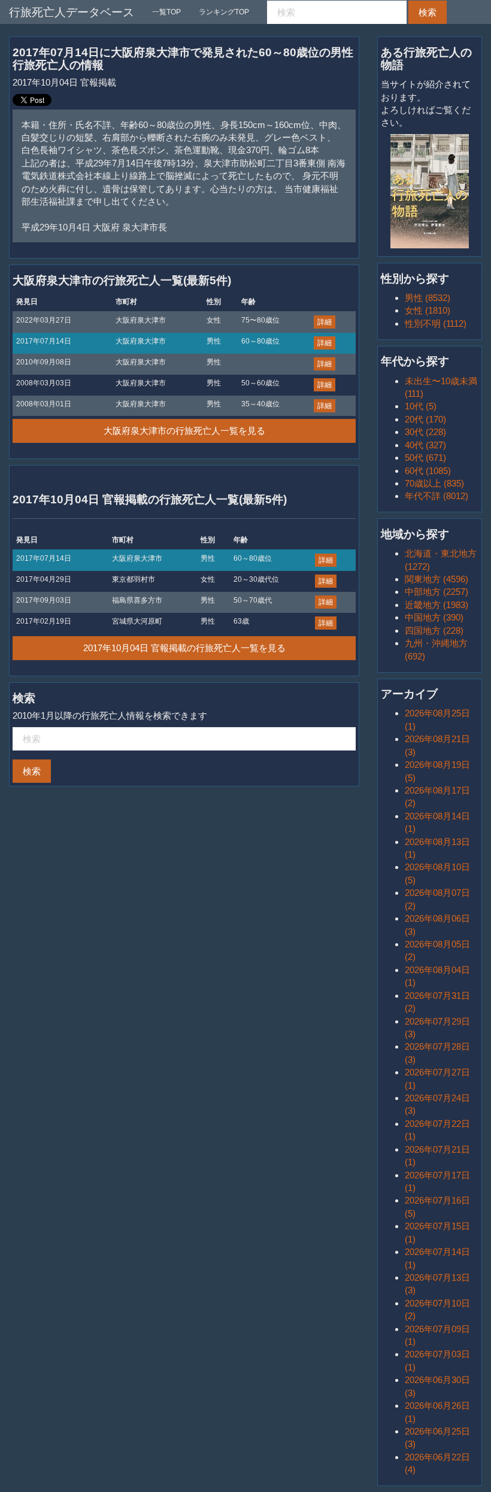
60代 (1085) (428, 471)
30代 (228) (425, 432)
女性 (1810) (427, 310)
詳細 (324, 322)
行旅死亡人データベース (71, 12)
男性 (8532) (427, 298)
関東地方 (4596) (436, 579)
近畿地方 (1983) (436, 605)
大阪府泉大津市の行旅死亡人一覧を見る (184, 431)
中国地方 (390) (434, 617)
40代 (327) (425, 445)
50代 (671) (425, 457)
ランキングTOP (224, 12)
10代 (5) (421, 406)
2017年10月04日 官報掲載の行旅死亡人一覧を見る (184, 648)
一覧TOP (166, 12)
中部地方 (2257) (436, 592)
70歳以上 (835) (434, 483)
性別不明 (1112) (435, 323)
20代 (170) (425, 419)
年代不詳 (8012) (436, 496)
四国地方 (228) (434, 630)
